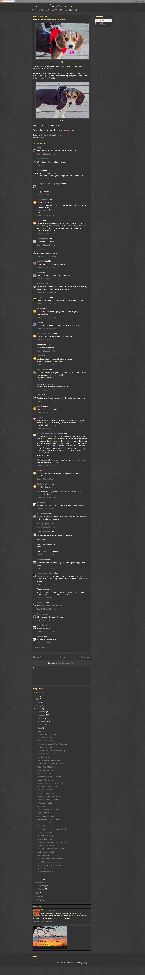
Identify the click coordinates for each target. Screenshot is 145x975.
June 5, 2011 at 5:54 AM (46, 568)
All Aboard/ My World (45, 747)
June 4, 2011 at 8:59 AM (46, 165)
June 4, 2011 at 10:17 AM (46, 279)
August (41, 725)
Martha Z (40, 284)
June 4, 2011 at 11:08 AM (46, 292)
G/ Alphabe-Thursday (45, 872)
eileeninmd (41, 559)
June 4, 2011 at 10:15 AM (46, 267)
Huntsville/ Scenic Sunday (47, 754)
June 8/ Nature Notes (45, 839)
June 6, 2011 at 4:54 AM (46, 631)
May (40, 876)
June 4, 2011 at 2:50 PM (46, 351)
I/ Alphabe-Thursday (44, 803)
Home (62, 657)
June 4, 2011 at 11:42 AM (46, 304)
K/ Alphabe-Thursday (45, 737)
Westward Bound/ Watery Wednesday (51, 842)
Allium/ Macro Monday (45, 816)
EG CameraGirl (49, 910)
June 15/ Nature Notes (45, 806)
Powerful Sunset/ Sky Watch (48, 800)
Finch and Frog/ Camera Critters (49, 760)
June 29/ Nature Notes (45, 741)
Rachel (39, 220)
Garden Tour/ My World (46, 780)
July (39, 728)
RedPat (40, 308)
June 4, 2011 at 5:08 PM (46, 401)
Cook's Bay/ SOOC (44, 823)
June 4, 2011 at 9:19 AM (46, 215)
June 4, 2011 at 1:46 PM (46, 340)
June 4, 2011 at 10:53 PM (46, 465)
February (41, 886)
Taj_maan (41, 502)
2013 (38, 702)
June (40, 731)
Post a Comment (41, 648)
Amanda (40, 636)
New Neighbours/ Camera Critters (50, 859)
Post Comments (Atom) (67, 663)
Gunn (39, 356)
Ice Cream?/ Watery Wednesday (49, 777)
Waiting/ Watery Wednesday (47, 809)
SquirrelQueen (43, 513)
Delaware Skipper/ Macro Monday (50, 783)
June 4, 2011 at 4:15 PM (46, 364)
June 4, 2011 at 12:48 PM (46, 328)
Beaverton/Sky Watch (45, 832)
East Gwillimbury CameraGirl (53, 6)
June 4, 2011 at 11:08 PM (46, 479)
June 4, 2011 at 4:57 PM (46, 390)
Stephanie (41, 603)
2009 (38, 896)
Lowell (39, 406)
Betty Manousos (43, 532)
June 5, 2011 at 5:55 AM (46, 584)
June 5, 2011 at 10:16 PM (46, 609)
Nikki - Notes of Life (45, 333)
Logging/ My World (44, 813)
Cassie (39, 614)
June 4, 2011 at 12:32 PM (46, 317)
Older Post (85, 657)
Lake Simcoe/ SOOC (45, 790)
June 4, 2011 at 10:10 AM (46, 256)
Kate (39, 322)
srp (38, 470)
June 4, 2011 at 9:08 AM (46, 179)
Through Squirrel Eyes (45, 524)
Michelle (40, 159)
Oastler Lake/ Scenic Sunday (48, 819)
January (41, 889)
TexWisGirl (41, 261)
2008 (38, 900)
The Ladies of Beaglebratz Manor (50, 433)
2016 (38, 692)
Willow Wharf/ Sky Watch (46, 767)
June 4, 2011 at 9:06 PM (46, 428)
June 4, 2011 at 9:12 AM (46, 195)
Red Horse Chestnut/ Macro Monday (51, 849)
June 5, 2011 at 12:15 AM (46, 497)
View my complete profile (42, 921)
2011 (38, 709)
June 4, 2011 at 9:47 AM (46, 245)
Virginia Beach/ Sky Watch (47, 734)
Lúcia (39, 170)
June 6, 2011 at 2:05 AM (46, 620)
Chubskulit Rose (43, 484)
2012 (38, 706)
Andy (39, 148)
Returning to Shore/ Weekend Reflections (52, 829)
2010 (38, 893)
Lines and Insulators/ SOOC (47, 855)
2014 (38, 699)
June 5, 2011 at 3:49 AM (46, 555)
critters (41, 138)
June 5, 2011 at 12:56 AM (46, 509)
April (40, 879)
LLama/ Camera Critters (46, 826)
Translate (102, 25)
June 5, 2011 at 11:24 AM (46, 598)
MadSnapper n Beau (45, 573)
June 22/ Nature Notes (45, 773)
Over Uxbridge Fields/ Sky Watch (49, 865)
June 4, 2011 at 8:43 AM (46, 154)
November (42, 715)
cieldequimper (42, 239)
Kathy (39, 417)
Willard (40, 625)
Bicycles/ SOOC (43, 757)
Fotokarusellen (43, 297)
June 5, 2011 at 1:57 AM (46, 527)
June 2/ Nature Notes (45, 868)
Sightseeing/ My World (45, 845)
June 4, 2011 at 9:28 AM (46, 234)
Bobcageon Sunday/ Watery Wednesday (52, 744)
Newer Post (38, 657)
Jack (39, 250)
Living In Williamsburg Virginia (49, 184)
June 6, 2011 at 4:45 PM (46, 643)
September (42, 721)
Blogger (85, 963)
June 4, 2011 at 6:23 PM (46, 412)
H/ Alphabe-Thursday (45, 836)
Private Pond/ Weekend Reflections (50, 764)
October (41, 718)
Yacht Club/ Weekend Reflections (49, 862)
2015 (38, 696)
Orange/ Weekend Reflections (48, 796)
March (40, 882)
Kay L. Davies (42, 369)
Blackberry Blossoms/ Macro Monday (51, 751)
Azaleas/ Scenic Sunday (46, 852)
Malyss (40, 272)
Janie (39, 395)
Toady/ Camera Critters (46, 793)
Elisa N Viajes (42, 200)
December (42, 712)
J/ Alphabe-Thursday (45, 770)
